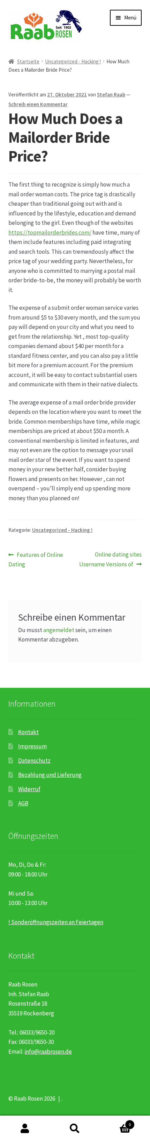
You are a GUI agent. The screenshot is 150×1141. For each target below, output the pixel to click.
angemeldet (58, 630)
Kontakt (28, 732)
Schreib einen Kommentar (38, 104)
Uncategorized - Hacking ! (73, 61)
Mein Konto (25, 1128)
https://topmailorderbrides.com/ (49, 232)
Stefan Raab (111, 94)
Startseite (28, 61)
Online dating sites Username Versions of (110, 559)
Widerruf (29, 789)
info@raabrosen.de (48, 1051)
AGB (23, 803)
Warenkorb (115, 1122)
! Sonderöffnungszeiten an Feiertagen (55, 922)
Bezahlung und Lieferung (50, 775)
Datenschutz (34, 760)
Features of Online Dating (35, 559)
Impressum (32, 746)
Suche (75, 1128)
